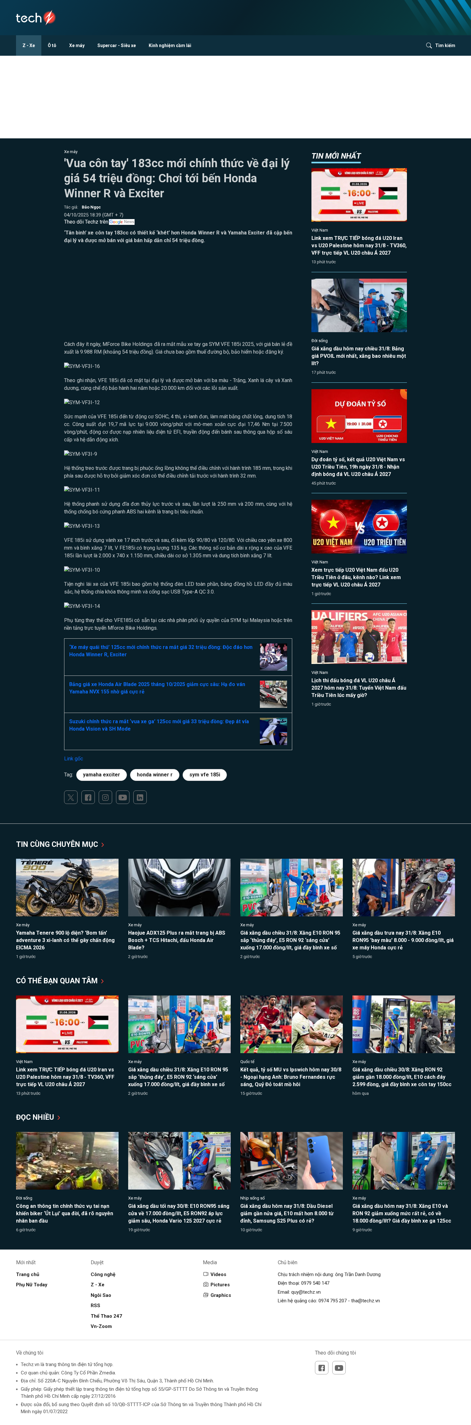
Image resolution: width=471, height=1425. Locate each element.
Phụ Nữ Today (31, 1285)
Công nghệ (103, 1274)
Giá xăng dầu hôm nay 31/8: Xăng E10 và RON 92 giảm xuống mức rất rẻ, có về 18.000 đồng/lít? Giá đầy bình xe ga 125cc (401, 1213)
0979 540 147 (315, 1283)
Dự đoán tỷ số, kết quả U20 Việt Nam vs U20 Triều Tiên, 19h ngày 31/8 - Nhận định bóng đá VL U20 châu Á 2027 (358, 466)
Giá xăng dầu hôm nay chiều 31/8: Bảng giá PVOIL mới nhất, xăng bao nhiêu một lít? (358, 356)
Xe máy (77, 45)
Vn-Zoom (101, 1326)
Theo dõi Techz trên (86, 222)
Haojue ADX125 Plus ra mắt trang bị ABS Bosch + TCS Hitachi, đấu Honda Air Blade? (176, 940)
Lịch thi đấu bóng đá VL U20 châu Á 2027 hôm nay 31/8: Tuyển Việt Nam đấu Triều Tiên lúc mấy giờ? (358, 687)
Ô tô (52, 45)
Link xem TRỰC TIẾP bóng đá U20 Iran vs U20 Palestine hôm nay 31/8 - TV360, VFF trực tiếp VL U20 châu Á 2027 (359, 245)
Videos (218, 1274)
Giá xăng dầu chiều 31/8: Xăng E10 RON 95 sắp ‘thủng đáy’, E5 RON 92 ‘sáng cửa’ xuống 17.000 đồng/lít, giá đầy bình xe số (290, 940)
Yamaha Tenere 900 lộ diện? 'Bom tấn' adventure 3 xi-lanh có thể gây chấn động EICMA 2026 (65, 940)
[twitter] (71, 797)
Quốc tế (247, 1061)
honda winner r (155, 775)
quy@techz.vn (306, 1292)
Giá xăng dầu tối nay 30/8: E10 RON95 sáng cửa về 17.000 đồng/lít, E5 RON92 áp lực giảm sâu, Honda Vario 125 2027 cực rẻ (178, 1213)
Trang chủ (27, 1274)
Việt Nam (319, 230)
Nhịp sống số (252, 1198)
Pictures (220, 1285)
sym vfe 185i (204, 775)
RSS (95, 1305)
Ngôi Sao (101, 1295)
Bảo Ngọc (91, 207)
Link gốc (73, 759)
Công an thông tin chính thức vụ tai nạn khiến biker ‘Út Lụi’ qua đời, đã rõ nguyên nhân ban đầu (64, 1213)
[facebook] (88, 797)
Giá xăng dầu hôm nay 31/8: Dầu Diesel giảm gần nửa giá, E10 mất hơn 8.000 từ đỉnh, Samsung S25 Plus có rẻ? (287, 1213)
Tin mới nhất (336, 156)
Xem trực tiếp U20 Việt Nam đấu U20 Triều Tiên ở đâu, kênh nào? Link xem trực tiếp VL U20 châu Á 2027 (356, 577)
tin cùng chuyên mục (58, 844)
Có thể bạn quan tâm (58, 981)
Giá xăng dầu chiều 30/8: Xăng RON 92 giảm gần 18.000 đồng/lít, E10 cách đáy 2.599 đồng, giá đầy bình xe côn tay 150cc (401, 1077)
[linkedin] (140, 797)
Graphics (221, 1295)
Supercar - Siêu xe (116, 45)
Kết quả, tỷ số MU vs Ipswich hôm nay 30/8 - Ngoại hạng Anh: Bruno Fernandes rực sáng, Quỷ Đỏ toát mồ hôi (290, 1077)
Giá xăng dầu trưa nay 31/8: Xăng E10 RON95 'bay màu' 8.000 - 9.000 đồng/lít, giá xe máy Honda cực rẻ (403, 940)
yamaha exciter (101, 775)
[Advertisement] (178, 295)
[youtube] (122, 797)
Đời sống (319, 340)
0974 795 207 (332, 1301)
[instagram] (105, 797)
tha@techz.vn (365, 1301)
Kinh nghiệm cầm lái (170, 45)
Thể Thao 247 (106, 1316)
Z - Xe (28, 45)
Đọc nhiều (36, 1117)
